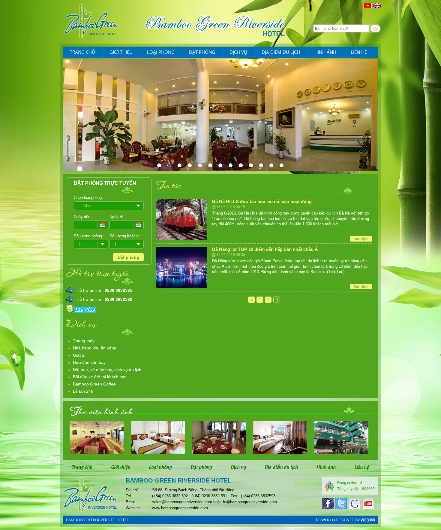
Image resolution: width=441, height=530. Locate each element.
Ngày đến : (83, 217)
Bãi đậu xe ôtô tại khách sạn (100, 376)
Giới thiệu (121, 52)
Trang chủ (82, 52)
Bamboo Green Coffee (94, 384)
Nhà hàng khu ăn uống (94, 348)
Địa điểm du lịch (281, 52)
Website (133, 508)
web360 (368, 519)
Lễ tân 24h (83, 391)
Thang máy (83, 340)
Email (131, 502)
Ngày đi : (117, 217)
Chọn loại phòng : (89, 197)
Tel (128, 496)
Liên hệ (359, 52)
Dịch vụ (238, 52)
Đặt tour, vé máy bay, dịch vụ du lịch (107, 369)
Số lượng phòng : (89, 236)
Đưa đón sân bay (89, 362)
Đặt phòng (202, 52)
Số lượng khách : (125, 236)
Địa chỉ (132, 490)
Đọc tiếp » (361, 239)
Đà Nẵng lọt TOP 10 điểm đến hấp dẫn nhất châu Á (265, 249)
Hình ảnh (325, 52)
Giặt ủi (79, 355)
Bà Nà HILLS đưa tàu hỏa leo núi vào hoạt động (262, 201)
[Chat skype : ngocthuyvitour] (82, 313)
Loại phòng (161, 52)
